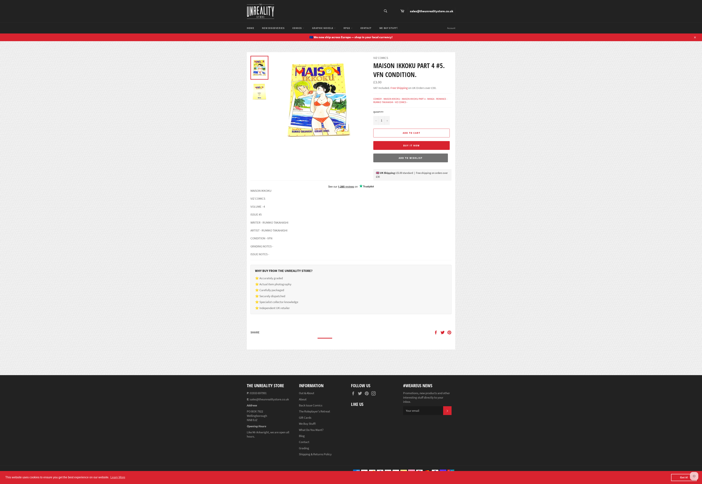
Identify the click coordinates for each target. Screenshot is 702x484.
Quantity (378, 112)
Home (250, 28)
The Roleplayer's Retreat (314, 411)
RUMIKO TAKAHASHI (383, 102)
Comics (297, 28)
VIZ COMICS (400, 102)
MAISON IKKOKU (392, 98)
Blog (302, 436)
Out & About (306, 393)
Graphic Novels (323, 28)
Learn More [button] (117, 477)
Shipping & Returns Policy (315, 454)
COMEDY (377, 98)
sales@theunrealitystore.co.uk (431, 11)
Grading (304, 448)
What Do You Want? (311, 430)
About (303, 399)
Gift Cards (305, 418)
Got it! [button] (684, 477)
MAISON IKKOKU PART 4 (413, 98)
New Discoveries (273, 28)
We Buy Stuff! (388, 28)
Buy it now (411, 145)
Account (451, 28)
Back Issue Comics (310, 405)
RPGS (347, 28)
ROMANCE (441, 98)
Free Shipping (399, 88)
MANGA (430, 98)
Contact (365, 28)
